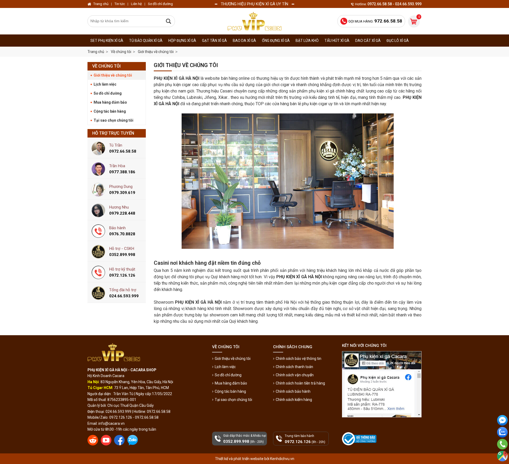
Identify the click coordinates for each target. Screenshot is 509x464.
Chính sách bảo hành (293, 391)
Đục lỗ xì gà (398, 40)
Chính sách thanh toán (294, 367)
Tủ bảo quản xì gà (146, 40)
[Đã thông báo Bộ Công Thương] (359, 438)
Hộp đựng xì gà (182, 40)
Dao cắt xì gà (368, 40)
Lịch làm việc (105, 84)
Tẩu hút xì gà (336, 40)
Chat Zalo (501, 442)
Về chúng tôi (106, 66)
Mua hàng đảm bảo (110, 102)
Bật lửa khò (307, 40)
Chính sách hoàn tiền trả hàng (300, 383)
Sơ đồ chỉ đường (108, 93)
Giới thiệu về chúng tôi (113, 75)
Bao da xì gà (244, 40)
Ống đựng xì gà (276, 40)
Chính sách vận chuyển (295, 375)
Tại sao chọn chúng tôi (113, 120)
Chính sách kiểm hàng (294, 399)
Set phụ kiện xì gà (106, 40)
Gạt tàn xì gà (214, 40)
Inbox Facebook (502, 430)
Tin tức (120, 4)
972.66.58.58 (502, 451)
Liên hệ (136, 4)
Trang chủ (95, 52)
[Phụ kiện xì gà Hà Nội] (254, 21)
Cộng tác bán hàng (110, 111)
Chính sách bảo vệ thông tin (298, 358)
